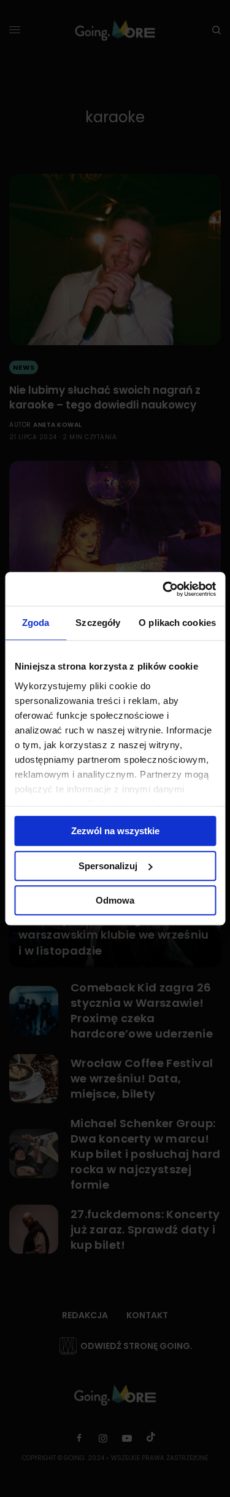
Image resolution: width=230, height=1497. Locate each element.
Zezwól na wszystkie (115, 831)
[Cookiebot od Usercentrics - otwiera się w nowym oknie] (164, 589)
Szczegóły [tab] (97, 622)
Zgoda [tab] (36, 622)
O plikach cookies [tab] (177, 622)
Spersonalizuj (108, 866)
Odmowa (115, 900)
